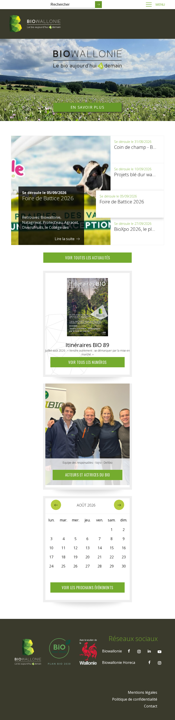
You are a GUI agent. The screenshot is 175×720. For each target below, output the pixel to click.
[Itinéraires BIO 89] (87, 306)
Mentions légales (142, 692)
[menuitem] (142, 692)
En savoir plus (87, 107)
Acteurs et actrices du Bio (87, 475)
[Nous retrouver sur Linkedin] (149, 651)
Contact (150, 706)
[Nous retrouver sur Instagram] (139, 651)
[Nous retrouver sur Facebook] (128, 651)
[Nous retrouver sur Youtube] (159, 651)
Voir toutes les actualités (87, 257)
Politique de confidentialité (134, 699)
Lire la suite (65, 238)
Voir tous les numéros (87, 362)
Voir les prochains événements (87, 587)
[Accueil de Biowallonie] (35, 24)
